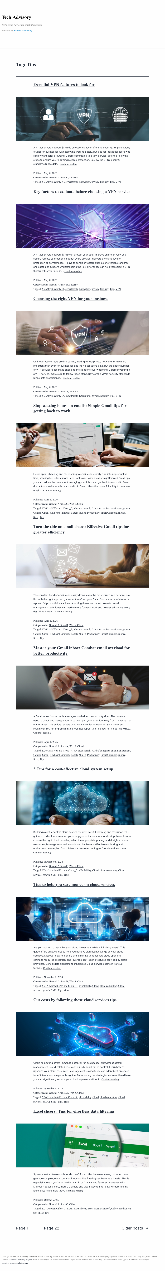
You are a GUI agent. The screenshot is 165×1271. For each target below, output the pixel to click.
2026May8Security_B (53, 288)
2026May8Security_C (53, 181)
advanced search (82, 508)
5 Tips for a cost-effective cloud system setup (73, 769)
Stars (35, 517)
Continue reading (68, 163)
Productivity (93, 512)
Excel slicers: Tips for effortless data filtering (73, 1111)
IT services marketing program (20, 1259)
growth (46, 874)
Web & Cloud (76, 503)
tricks (66, 874)
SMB (54, 874)
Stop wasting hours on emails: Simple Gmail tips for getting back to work (79, 408)
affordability (85, 870)
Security (73, 177)
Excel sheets (80, 1208)
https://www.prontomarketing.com (15, 1263)
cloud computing (108, 870)
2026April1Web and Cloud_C (57, 508)
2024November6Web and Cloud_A (60, 1097)
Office (72, 1204)
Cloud (95, 870)
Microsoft (105, 1208)
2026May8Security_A (53, 395)
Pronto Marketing (23, 30)
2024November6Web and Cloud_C (60, 870)
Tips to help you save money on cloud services (74, 884)
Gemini (37, 512)
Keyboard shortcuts (60, 512)
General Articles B (58, 284)
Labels (74, 512)
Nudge (82, 512)
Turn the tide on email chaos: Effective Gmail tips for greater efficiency (81, 529)
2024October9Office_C (54, 1208)
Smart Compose (109, 512)
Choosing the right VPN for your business (70, 298)
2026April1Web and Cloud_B (57, 629)
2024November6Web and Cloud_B (60, 985)
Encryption (84, 181)
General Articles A (58, 391)
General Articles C (58, 177)
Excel (70, 1208)
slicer (40, 1212)
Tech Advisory (16, 16)
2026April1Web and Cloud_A (57, 750)
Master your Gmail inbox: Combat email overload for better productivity (81, 650)
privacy (95, 181)
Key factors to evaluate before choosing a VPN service (81, 191)
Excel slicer (93, 1208)
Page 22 (51, 1228)
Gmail (45, 512)
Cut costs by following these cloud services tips (74, 1000)
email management (120, 508)
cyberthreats (71, 181)
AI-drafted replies (101, 508)
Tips (112, 181)
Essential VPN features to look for (64, 84)
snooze (121, 512)
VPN (118, 181)
